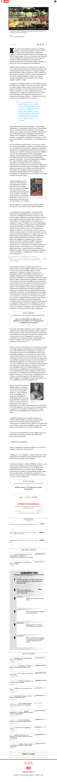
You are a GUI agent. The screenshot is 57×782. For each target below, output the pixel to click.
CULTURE (15, 5)
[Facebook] (38, 44)
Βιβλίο (19, 5)
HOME (11, 5)
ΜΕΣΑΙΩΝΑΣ (34, 497)
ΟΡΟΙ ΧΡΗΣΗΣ (20, 513)
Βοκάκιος (28, 497)
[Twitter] (40, 44)
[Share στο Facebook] (44, 259)
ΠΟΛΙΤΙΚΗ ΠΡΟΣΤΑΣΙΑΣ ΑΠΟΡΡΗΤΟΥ (32, 513)
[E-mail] (43, 44)
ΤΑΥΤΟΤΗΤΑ (28, 762)
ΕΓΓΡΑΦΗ (39, 511)
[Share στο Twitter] (46, 259)
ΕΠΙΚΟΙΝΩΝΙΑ (28, 764)
